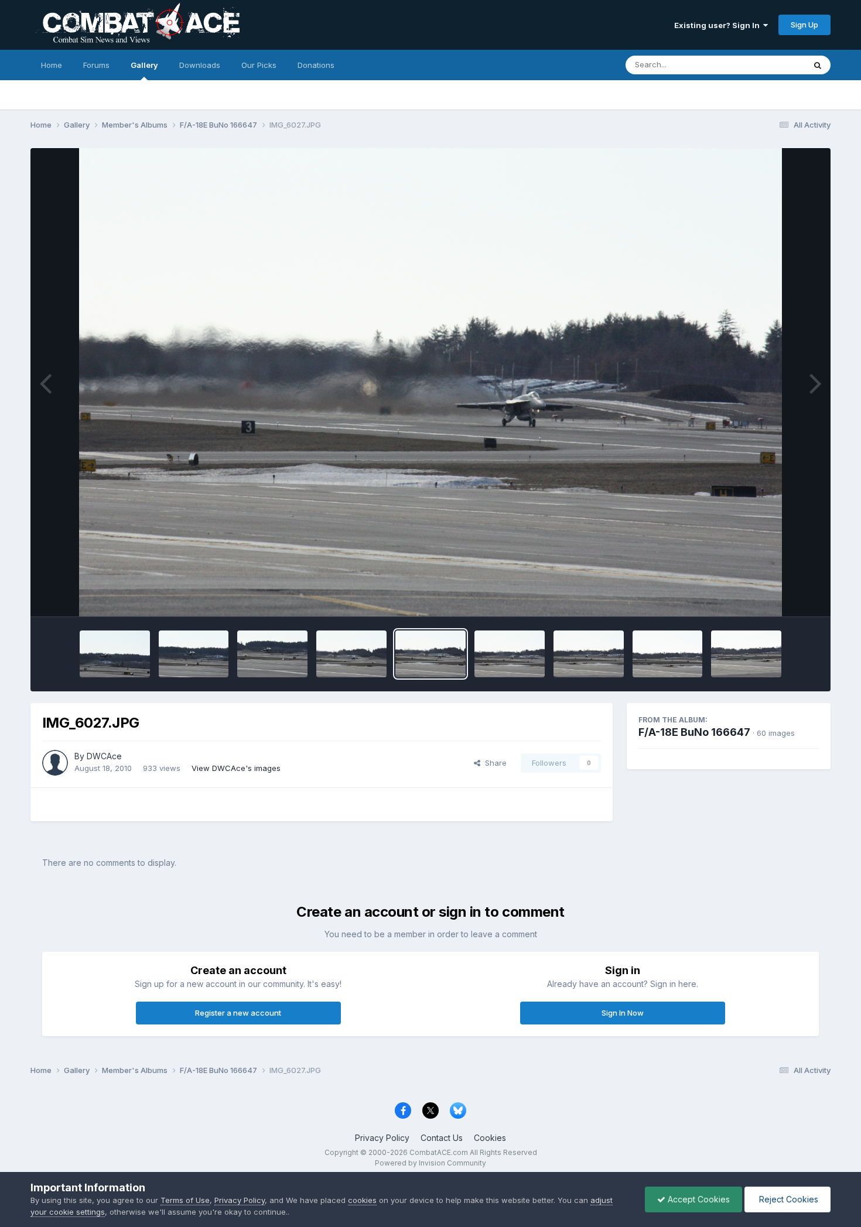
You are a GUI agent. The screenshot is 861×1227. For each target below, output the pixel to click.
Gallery (144, 65)
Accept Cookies (697, 1199)
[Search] (818, 65)
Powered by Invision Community (430, 1163)
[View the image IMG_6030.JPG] (194, 653)
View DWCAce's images (236, 768)
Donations (316, 65)
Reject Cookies (787, 1199)
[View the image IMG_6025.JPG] (589, 653)
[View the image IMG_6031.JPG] (115, 653)
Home (51, 65)
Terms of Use (185, 1200)
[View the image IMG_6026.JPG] (509, 653)
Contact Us (442, 1138)
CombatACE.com (438, 1152)
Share (493, 762)
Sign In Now (623, 1012)
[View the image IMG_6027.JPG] (430, 653)
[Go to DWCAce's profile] (55, 763)
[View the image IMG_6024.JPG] (668, 653)
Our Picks (258, 65)
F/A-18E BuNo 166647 (694, 732)
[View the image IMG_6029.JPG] (272, 653)
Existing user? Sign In (718, 25)
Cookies (490, 1138)
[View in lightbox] (430, 382)
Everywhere (768, 64)
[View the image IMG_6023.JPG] (746, 653)
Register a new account (238, 1012)
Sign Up (804, 24)
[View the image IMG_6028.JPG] (351, 653)
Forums (96, 65)
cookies (362, 1200)
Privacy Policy (382, 1138)
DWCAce (104, 756)
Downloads (199, 65)
